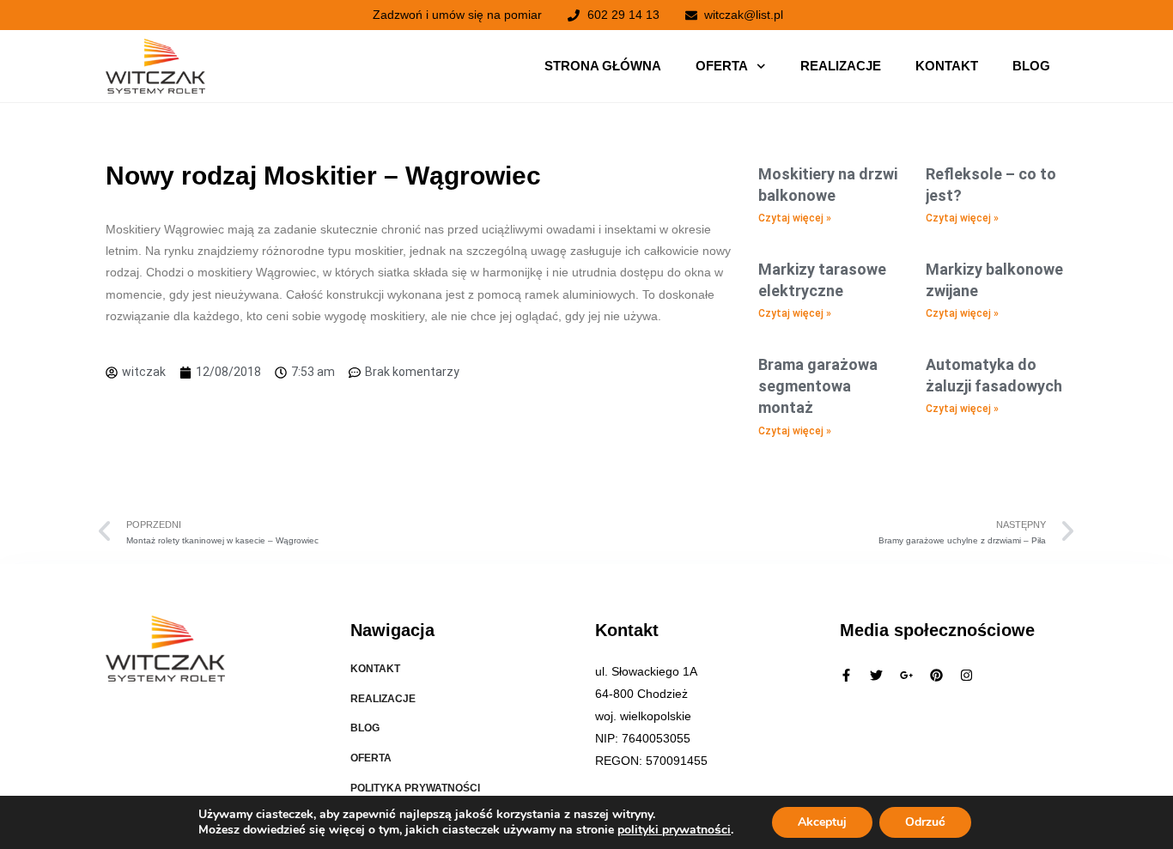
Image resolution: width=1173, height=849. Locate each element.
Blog (1031, 65)
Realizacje (840, 65)
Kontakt (946, 65)
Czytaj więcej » (794, 218)
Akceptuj (822, 822)
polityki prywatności (674, 830)
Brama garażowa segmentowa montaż (818, 385)
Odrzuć (925, 822)
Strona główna (602, 65)
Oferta (722, 65)
